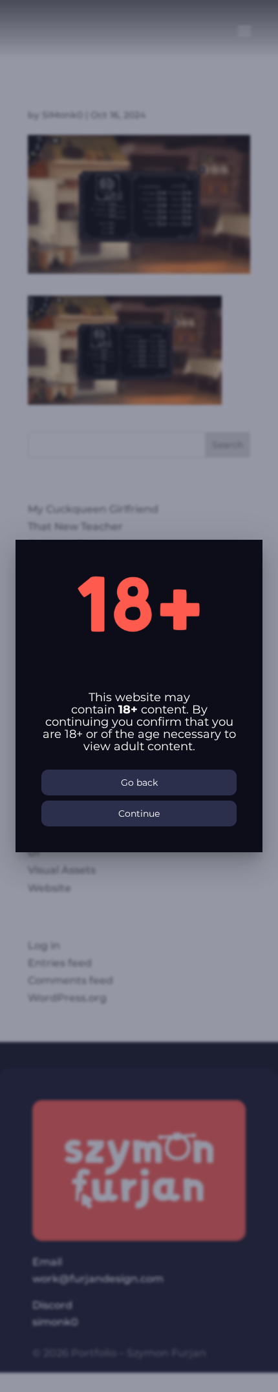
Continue (139, 813)
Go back (139, 782)
